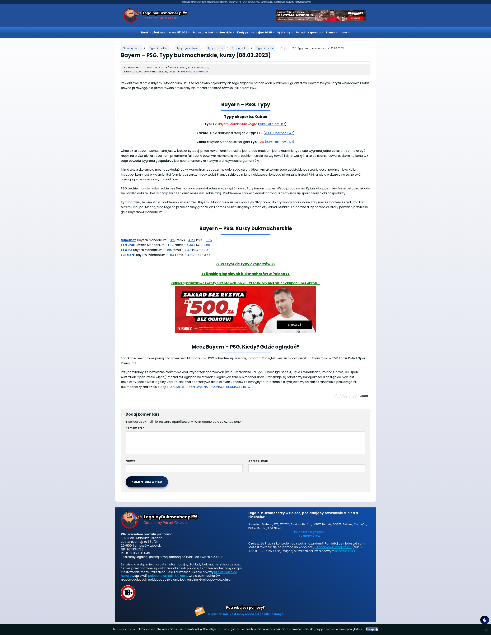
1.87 (170, 245)
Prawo (330, 32)
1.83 (171, 255)
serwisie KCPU (345, 551)
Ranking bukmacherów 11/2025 (164, 32)
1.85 (172, 240)
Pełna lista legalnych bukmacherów (309, 534)
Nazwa (130, 461)
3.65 (207, 245)
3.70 (205, 250)
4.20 (191, 240)
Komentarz (135, 428)
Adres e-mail (258, 461)
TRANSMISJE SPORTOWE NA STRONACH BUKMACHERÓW (208, 387)
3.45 (207, 255)
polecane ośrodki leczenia (167, 576)
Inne (344, 32)
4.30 (190, 245)
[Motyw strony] (484, 620)
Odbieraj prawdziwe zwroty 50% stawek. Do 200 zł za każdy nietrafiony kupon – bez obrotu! (245, 283)
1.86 (168, 250)
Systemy (283, 32)
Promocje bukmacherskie (212, 32)
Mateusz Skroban (197, 71)
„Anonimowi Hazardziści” (333, 547)
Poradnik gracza (308, 32)
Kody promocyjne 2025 (254, 32)
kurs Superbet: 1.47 (279, 133)
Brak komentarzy (198, 67)
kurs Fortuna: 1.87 (272, 124)
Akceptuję (372, 629)
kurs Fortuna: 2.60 (279, 142)
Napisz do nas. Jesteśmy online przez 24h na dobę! (245, 614)
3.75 (209, 240)
